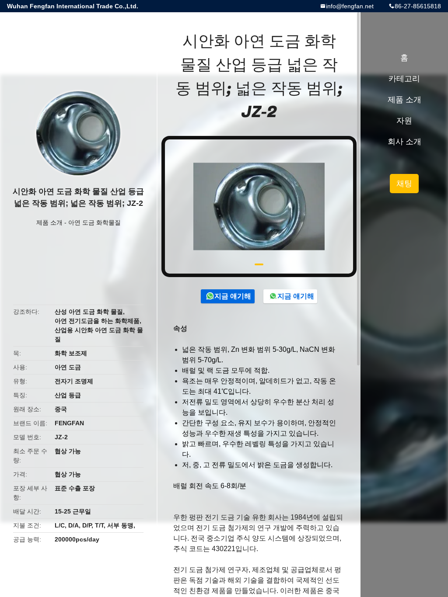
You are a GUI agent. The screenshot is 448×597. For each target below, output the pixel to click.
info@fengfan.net (350, 6)
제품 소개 (49, 222)
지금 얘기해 (232, 296)
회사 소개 (404, 141)
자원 (404, 120)
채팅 (404, 183)
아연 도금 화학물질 (94, 222)
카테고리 (404, 78)
